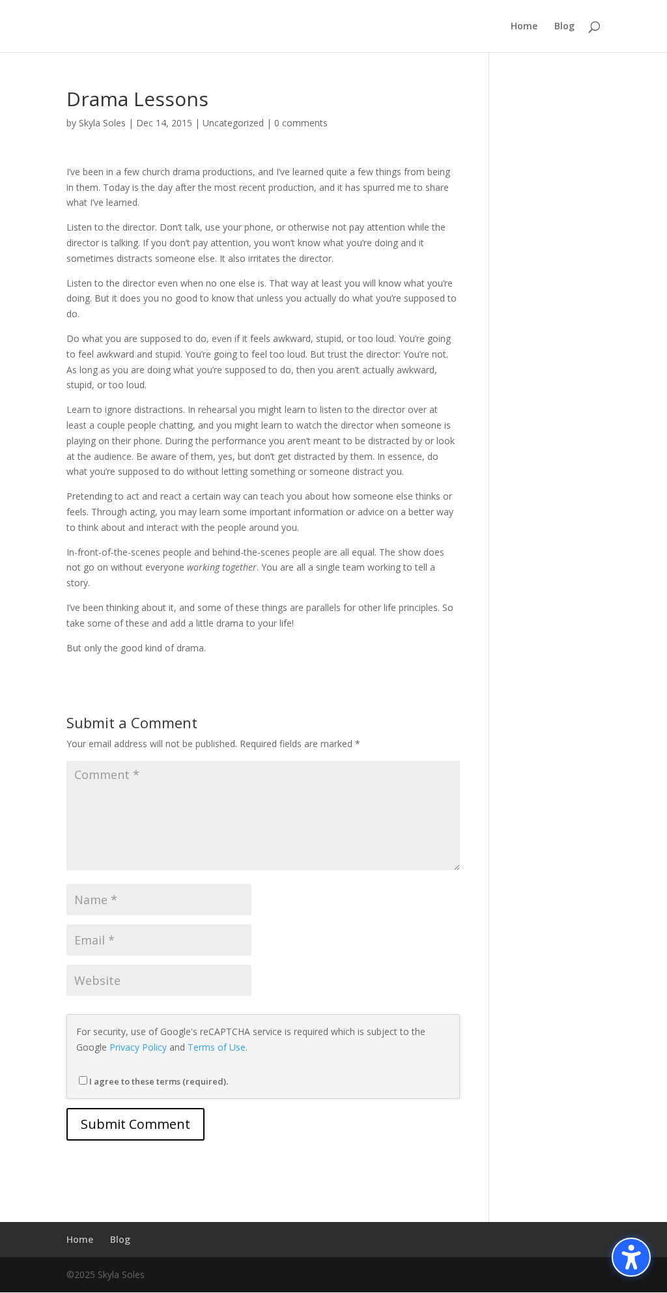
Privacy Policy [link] (138, 1047)
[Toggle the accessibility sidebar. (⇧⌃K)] (631, 1257)
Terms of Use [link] (217, 1047)
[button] (135, 1124)
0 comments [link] (301, 123)
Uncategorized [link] (233, 123)
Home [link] (524, 26)
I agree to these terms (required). (158, 1081)
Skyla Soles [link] (102, 123)
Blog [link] (564, 26)
